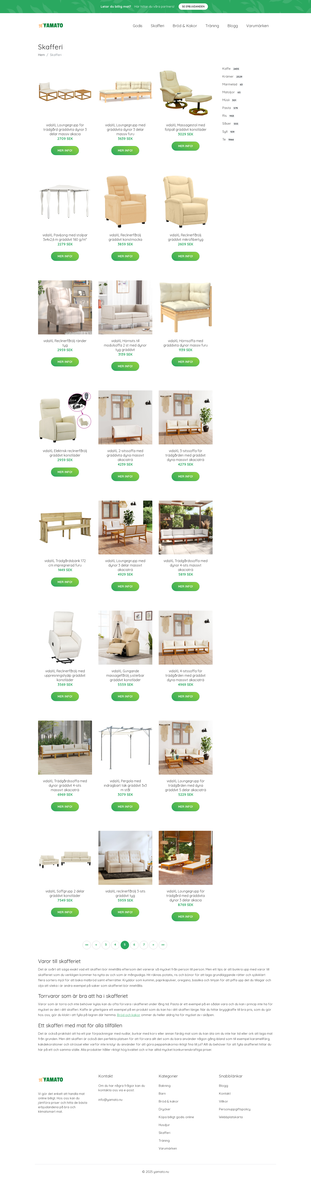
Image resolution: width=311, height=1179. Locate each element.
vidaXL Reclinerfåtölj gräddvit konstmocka (125, 237)
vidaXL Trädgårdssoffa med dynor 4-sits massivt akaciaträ (186, 565)
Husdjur (164, 1125)
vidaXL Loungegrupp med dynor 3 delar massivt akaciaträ (125, 565)
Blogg (232, 25)
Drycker (165, 1109)
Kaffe (230, 69)
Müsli (229, 100)
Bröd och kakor (128, 1015)
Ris (228, 116)
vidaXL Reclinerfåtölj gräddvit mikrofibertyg (185, 237)
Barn (162, 1093)
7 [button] (144, 944)
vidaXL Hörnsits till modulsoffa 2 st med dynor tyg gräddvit (125, 345)
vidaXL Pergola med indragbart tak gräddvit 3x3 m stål (125, 785)
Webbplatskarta (231, 1117)
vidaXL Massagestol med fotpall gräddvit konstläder (185, 127)
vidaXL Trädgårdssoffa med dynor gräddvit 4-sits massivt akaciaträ (65, 785)
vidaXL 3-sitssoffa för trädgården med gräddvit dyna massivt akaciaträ (185, 455)
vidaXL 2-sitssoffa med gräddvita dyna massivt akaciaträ (125, 455)
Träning (212, 25)
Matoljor (231, 92)
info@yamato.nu (110, 1100)
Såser (230, 123)
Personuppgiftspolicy (234, 1109)
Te (228, 139)
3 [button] (106, 944)
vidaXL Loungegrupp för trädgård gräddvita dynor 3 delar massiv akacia (65, 129)
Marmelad (232, 84)
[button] (87, 945)
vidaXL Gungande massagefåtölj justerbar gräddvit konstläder (125, 675)
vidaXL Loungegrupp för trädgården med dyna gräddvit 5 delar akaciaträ (185, 785)
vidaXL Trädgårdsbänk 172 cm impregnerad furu (65, 563)
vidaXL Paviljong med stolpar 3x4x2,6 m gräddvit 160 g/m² (65, 237)
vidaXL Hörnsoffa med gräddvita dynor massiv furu (185, 343)
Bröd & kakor (185, 25)
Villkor (223, 1101)
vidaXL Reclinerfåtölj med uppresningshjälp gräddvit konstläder (64, 675)
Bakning (165, 1086)
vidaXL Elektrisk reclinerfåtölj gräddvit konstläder (65, 453)
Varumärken (257, 25)
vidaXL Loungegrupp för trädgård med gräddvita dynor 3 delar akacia (185, 895)
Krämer (232, 76)
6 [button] (134, 944)
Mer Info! (65, 150)
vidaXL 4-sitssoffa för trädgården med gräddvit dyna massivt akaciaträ (185, 675)
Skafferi (157, 25)
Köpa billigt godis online (176, 1117)
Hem (41, 55)
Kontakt (225, 1093)
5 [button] (125, 944)
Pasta (230, 108)
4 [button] (115, 944)
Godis (137, 25)
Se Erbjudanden (193, 6)
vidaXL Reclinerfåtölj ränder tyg (65, 343)
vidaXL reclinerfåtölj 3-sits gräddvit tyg (125, 893)
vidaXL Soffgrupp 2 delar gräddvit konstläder (64, 893)
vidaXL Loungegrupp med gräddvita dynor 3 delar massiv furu (125, 129)
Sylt (228, 131)
